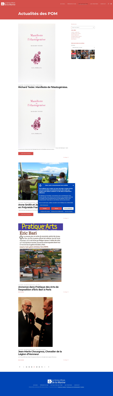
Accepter (45, 208)
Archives (73, 45)
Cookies (82, 387)
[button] (73, 185)
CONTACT (77, 385)
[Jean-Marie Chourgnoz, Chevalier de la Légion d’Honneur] (35, 322)
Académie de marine (75, 33)
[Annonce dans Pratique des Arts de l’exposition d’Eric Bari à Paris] (40, 252)
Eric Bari (38, 284)
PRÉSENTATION (44, 385)
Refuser (56, 208)
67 (34, 367)
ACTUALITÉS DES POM (56, 385)
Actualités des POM (28, 85)
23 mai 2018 (20, 85)
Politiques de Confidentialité (73, 387)
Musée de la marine (75, 37)
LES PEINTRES (68, 385)
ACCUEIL (35, 385)
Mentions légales (69, 211)
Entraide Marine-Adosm (76, 36)
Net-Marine (73, 39)
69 (39, 367)
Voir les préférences (68, 208)
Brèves (34, 85)
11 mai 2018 (20, 202)
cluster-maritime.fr (75, 32)
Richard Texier (39, 85)
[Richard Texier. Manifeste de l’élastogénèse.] (36, 53)
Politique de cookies (45, 211)
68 (36, 367)
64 (26, 367)
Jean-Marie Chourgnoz (41, 349)
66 (31, 367)
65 (29, 367)
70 (41, 367)
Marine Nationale (75, 34)
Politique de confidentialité (57, 211)
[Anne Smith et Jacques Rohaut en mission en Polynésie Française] (43, 181)
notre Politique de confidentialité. (65, 202)
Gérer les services (44, 205)
